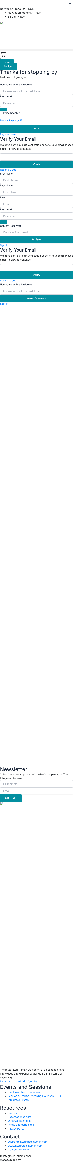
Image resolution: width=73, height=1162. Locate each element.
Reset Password (37, 298)
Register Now (8, 134)
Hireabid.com (29, 1159)
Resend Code (8, 169)
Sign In (4, 245)
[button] (36, 50)
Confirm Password (11, 225)
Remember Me (11, 112)
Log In (36, 128)
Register (36, 239)
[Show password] (3, 109)
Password (6, 96)
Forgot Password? (11, 120)
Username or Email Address (16, 84)
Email (3, 197)
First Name (6, 173)
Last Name (6, 185)
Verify (36, 164)
